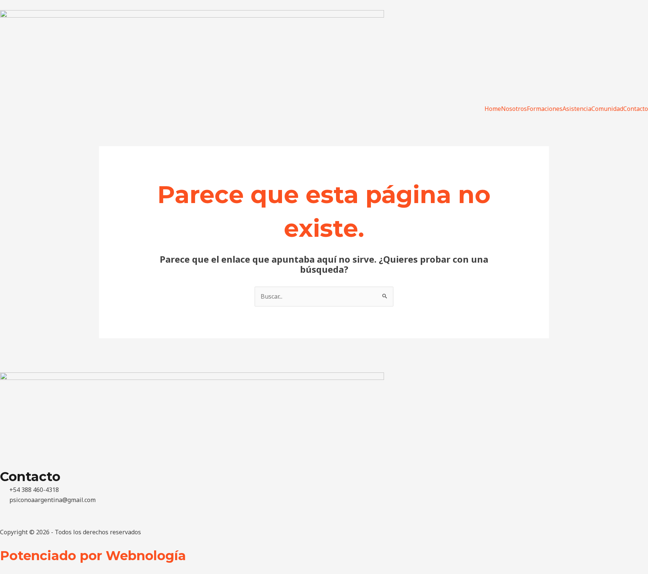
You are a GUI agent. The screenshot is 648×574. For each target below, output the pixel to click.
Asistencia (576, 109)
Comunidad (607, 109)
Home (492, 109)
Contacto (635, 109)
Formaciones (544, 109)
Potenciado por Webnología (93, 556)
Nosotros (514, 109)
